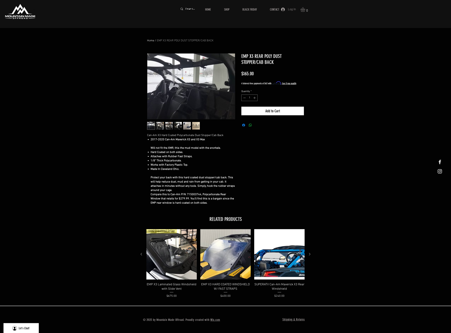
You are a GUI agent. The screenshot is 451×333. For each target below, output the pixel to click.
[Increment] (255, 98)
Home (150, 40)
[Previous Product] (141, 254)
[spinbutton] (249, 98)
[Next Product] (310, 254)
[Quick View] (225, 254)
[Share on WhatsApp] (250, 125)
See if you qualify (289, 83)
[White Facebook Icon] (440, 162)
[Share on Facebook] (244, 125)
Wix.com (215, 320)
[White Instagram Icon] (440, 171)
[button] (305, 9)
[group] (225, 266)
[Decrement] (244, 98)
